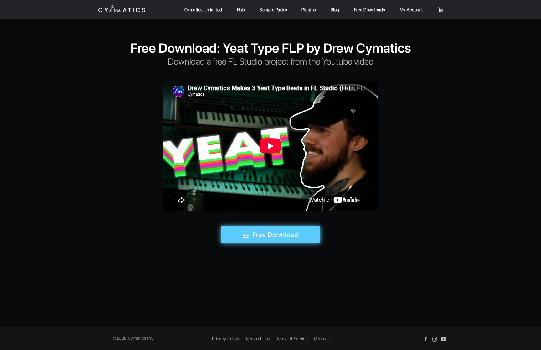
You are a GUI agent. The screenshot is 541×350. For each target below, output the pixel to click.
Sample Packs (273, 9)
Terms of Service (292, 338)
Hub (241, 9)
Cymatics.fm (140, 338)
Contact (321, 338)
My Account (411, 9)
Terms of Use (257, 338)
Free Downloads (369, 9)
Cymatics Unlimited (203, 9)
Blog (335, 9)
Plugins (308, 9)
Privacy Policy (225, 338)
